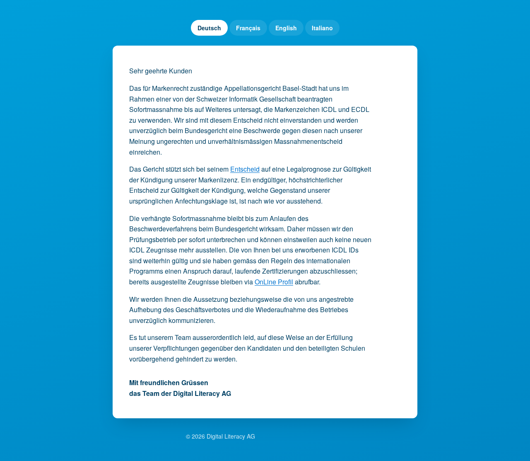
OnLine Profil (274, 281)
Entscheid (245, 169)
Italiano (322, 28)
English (286, 28)
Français (248, 28)
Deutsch (209, 28)
